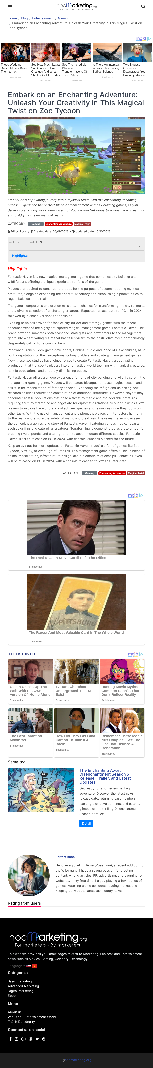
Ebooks (13, 996)
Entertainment (43, 18)
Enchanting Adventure (59, 223)
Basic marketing (20, 981)
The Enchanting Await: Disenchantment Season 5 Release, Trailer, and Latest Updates (105, 776)
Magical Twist (82, 223)
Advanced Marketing (23, 986)
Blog (24, 18)
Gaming (64, 18)
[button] (140, 246)
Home (12, 18)
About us (14, 1012)
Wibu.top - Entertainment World (32, 1017)
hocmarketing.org (78, 1060)
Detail (86, 823)
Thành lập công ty (21, 1022)
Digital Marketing (21, 991)
